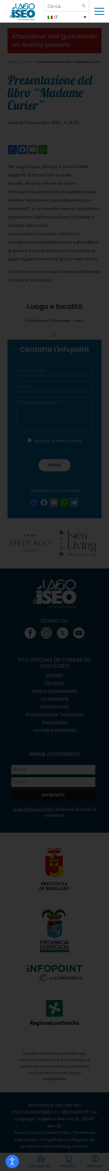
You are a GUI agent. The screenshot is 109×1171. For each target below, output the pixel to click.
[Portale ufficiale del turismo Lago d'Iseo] (22, 11)
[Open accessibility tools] (12, 1161)
